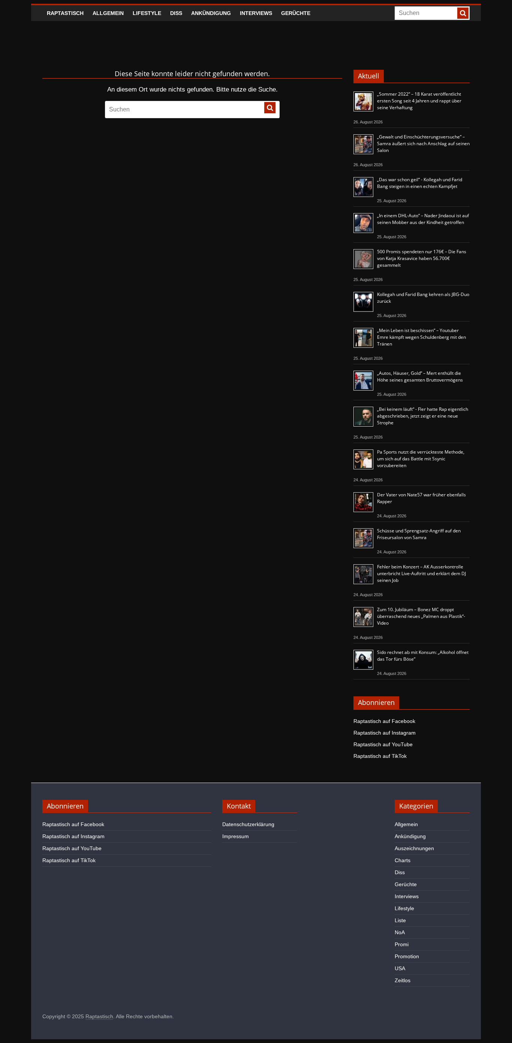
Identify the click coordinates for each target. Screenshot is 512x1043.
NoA (400, 932)
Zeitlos (402, 980)
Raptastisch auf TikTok (380, 756)
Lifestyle (147, 13)
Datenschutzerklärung (248, 824)
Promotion (407, 956)
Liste (400, 920)
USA (400, 968)
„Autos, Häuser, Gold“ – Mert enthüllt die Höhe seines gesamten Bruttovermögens (420, 376)
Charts (402, 860)
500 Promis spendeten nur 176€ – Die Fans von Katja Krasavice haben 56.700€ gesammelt (421, 258)
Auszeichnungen (414, 848)
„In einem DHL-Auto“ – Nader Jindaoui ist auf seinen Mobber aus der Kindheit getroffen (423, 218)
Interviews (256, 13)
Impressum (235, 836)
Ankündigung (211, 13)
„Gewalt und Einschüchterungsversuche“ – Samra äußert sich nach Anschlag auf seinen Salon (423, 143)
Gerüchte (295, 13)
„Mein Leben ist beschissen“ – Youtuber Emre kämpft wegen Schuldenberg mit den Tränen (421, 337)
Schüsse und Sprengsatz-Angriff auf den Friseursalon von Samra (419, 534)
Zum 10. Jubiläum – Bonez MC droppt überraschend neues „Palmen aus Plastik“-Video (421, 616)
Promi (402, 944)
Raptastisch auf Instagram (384, 733)
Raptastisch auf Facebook (384, 721)
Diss (176, 13)
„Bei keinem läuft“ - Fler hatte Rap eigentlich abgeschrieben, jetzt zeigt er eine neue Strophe (422, 416)
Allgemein (108, 13)
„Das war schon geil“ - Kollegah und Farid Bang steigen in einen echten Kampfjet (419, 182)
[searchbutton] (463, 13)
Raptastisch (65, 13)
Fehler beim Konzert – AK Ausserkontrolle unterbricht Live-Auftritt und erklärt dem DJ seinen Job (421, 573)
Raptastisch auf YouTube (383, 744)
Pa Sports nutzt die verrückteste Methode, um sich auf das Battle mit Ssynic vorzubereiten (420, 459)
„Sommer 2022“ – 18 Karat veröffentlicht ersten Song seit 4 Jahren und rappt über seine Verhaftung (419, 101)
